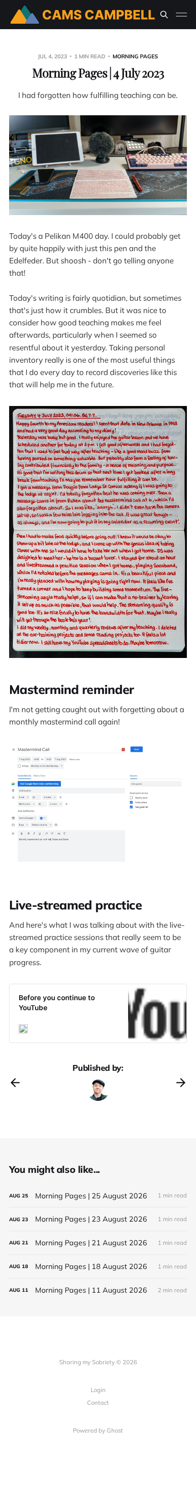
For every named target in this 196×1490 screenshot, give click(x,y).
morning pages (135, 56)
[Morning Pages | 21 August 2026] (98, 1242)
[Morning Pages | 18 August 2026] (98, 1266)
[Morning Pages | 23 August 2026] (98, 1219)
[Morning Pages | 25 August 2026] (98, 1195)
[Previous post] (15, 1082)
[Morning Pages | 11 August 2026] (98, 1290)
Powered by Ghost (98, 1430)
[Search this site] (164, 14)
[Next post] (181, 1082)
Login (98, 1389)
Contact (98, 1402)
